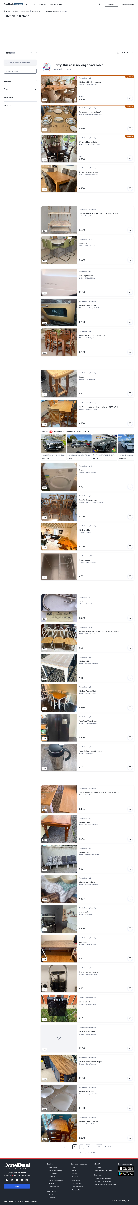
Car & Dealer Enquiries (103, 1178)
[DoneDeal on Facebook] (7, 1180)
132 (99, 1147)
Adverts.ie (52, 1197)
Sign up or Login (128, 4)
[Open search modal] (100, 4)
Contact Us (76, 1180)
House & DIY (36, 11)
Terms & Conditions (30, 1201)
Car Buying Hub (54, 1187)
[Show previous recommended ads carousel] (128, 431)
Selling (74, 1173)
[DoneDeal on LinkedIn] (22, 1180)
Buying (74, 1170)
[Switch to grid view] (118, 53)
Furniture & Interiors (52, 11)
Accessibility (76, 1190)
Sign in (17, 1186)
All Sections (25, 11)
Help (73, 1167)
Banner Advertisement (103, 1181)
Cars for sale (53, 1167)
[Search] (7, 71)
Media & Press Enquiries (103, 1170)
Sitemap (51, 1183)
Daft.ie (51, 1194)
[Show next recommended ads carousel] (132, 431)
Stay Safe (75, 1177)
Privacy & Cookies (15, 1201)
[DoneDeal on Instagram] (26, 1180)
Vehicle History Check (56, 1180)
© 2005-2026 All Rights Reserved (123, 1201)
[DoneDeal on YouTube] (17, 1180)
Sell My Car (52, 1177)
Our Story (98, 1167)
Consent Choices (78, 1187)
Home (15, 11)
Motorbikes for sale (55, 1170)
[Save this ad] (130, 98)
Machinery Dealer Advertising (105, 1184)
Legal (5, 1201)
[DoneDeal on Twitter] (12, 1180)
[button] (55, 4)
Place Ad (111, 4)
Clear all (33, 53)
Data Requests (77, 1183)
